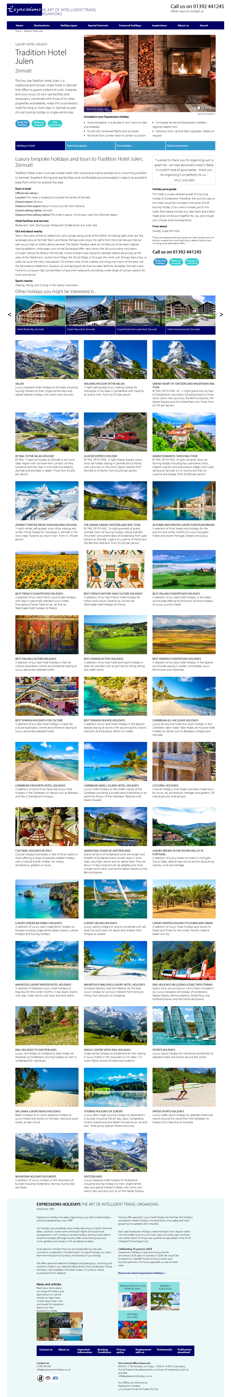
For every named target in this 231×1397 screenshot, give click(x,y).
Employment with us (143, 1351)
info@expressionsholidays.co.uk (54, 1369)
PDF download (55, 123)
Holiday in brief (26, 145)
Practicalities (124, 145)
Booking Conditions (104, 1351)
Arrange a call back (192, 262)
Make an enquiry (39, 123)
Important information (84, 1351)
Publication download (185, 1351)
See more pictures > (207, 113)
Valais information (177, 145)
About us (63, 1349)
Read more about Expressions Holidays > (142, 1273)
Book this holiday (22, 123)
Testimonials (164, 1349)
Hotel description (77, 145)
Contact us (46, 1349)
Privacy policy (121, 1351)
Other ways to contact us (187, 11)
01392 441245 (208, 6)
